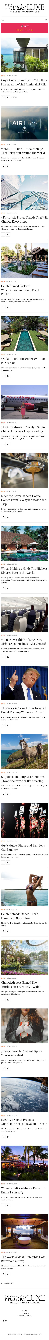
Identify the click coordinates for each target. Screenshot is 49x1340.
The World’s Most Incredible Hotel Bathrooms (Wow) (23, 1259)
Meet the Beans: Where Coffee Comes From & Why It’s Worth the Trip (23, 500)
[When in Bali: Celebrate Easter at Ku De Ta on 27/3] (24, 1163)
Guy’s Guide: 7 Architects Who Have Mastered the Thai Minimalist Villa (24, 82)
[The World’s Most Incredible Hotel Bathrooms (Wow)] (24, 1231)
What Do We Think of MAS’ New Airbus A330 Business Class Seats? (23, 642)
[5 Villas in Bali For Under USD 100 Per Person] (24, 333)
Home (24, 1311)
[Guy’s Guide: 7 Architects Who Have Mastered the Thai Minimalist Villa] (24, 55)
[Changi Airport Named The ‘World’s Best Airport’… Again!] (24, 957)
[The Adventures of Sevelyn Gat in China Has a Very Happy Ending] (24, 402)
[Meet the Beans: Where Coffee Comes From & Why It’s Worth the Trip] (24, 470)
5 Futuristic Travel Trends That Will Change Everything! (24, 219)
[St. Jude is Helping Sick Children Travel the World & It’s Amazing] (24, 751)
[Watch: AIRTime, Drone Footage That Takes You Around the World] (24, 123)
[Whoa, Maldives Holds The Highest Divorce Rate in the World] (24, 543)
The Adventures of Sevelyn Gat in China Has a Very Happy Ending (23, 429)
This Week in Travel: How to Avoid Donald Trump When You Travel (23, 710)
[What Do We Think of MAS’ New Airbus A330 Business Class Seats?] (24, 614)
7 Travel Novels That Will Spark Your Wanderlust (21, 1053)
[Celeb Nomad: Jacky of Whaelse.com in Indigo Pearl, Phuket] (24, 260)
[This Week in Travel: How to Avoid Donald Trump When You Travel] (24, 683)
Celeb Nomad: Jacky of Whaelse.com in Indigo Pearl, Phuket (20, 290)
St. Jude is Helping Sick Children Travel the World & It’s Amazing (22, 779)
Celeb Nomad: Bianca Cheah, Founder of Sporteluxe (20, 916)
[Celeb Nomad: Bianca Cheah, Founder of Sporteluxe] (24, 888)
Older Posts (9, 1283)
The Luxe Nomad (25, 1313)
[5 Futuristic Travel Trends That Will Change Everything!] (24, 192)
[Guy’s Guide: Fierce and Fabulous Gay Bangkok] (24, 820)
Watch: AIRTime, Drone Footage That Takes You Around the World (23, 151)
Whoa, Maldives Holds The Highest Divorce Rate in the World (24, 570)
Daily (3, 75)
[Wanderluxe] (24, 8)
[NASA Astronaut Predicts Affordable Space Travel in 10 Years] (24, 1094)
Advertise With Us (24, 1316)
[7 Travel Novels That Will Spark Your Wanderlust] (24, 1025)
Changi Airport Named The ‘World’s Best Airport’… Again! (20, 984)
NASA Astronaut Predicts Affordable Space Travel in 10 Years (24, 1122)
